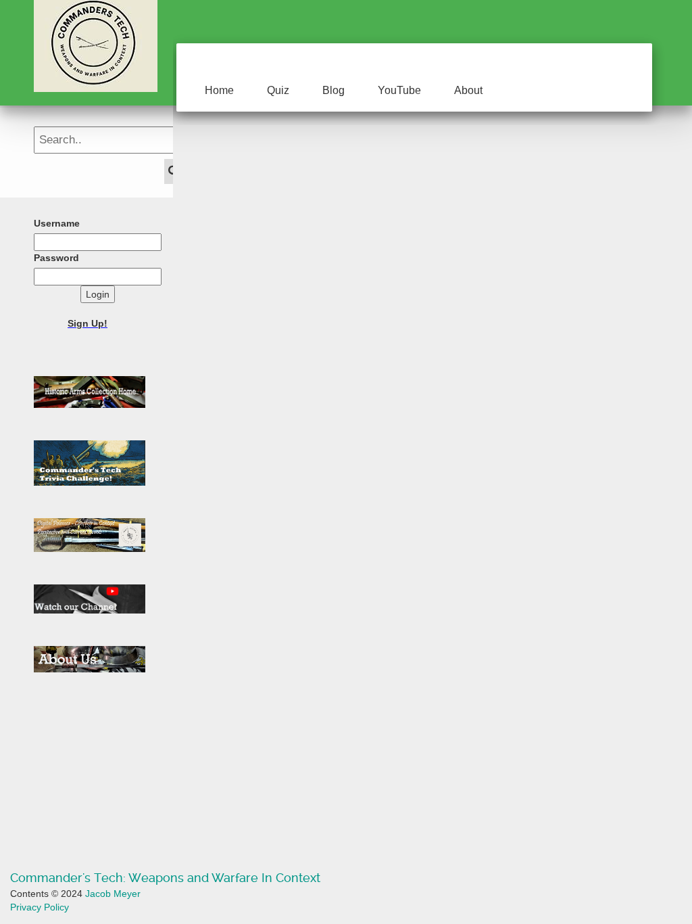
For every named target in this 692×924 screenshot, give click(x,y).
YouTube (399, 90)
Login (97, 294)
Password (56, 257)
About (468, 90)
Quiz (278, 90)
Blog (333, 90)
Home (219, 90)
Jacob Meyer (113, 893)
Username (57, 223)
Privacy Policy (39, 907)
